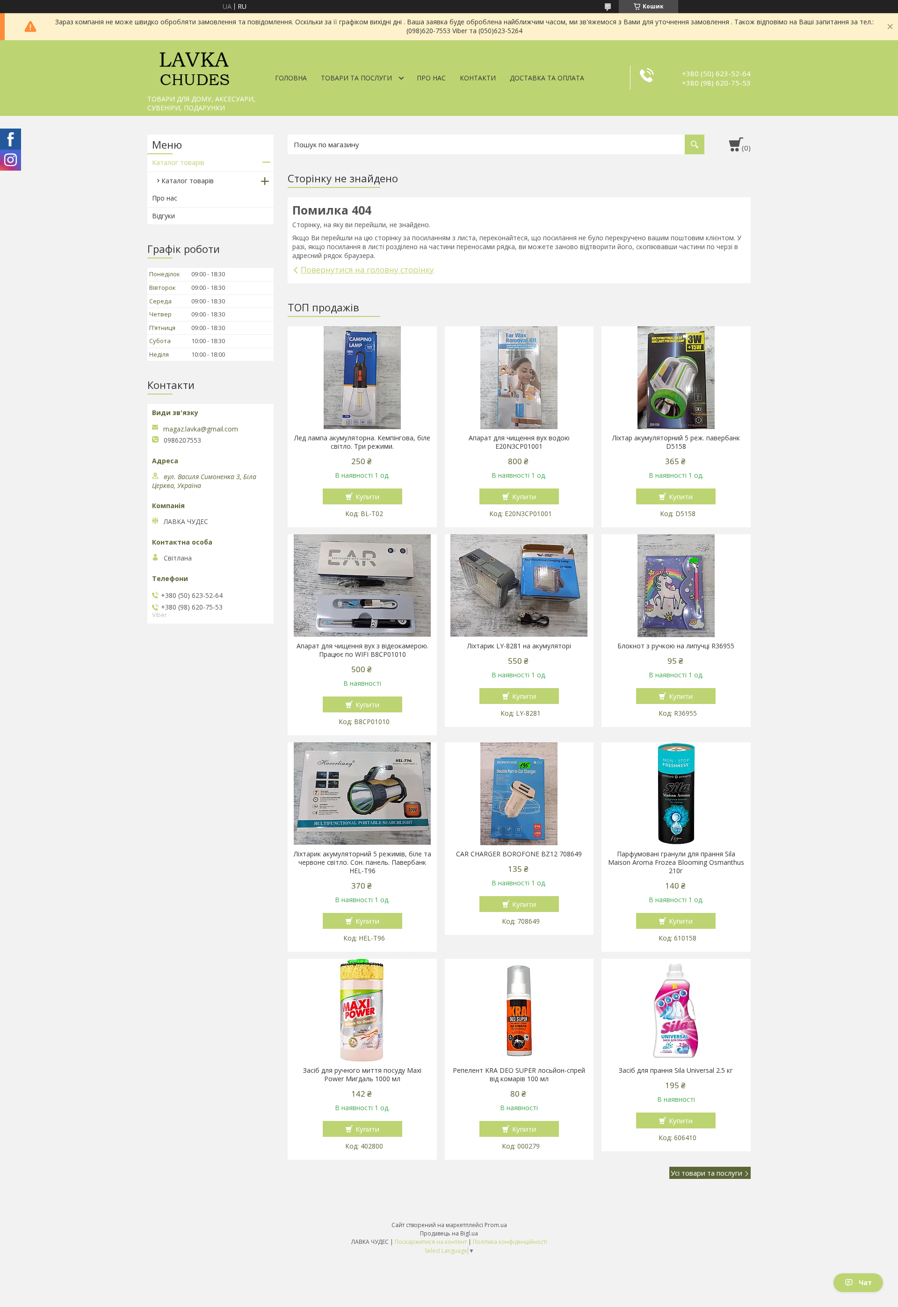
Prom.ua (496, 1225)
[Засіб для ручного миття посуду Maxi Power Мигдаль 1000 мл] (362, 1010)
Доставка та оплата (547, 77)
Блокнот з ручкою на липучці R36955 (675, 646)
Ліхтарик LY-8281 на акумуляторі (519, 646)
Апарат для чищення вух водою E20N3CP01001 (519, 442)
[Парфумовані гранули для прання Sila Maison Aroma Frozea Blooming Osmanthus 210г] (676, 793)
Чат (865, 1282)
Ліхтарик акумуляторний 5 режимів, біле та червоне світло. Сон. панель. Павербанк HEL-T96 (362, 862)
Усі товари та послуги (706, 1173)
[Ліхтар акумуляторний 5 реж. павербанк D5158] (676, 377)
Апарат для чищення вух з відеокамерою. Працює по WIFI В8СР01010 (362, 650)
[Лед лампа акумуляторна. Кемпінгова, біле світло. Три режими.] (362, 377)
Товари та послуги (356, 77)
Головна (291, 77)
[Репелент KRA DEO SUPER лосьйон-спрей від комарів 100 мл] (519, 1010)
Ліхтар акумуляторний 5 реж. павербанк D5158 (676, 442)
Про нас (431, 77)
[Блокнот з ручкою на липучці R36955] (676, 585)
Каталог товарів (178, 162)
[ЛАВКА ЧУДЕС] (194, 65)
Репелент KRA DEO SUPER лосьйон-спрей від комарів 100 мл (519, 1074)
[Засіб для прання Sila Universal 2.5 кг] (676, 1010)
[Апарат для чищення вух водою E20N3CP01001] (519, 377)
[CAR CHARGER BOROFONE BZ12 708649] (519, 793)
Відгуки (163, 215)
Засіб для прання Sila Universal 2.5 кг (676, 1070)
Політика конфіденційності (510, 1242)
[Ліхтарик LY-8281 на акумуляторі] (519, 585)
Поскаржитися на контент (431, 1242)
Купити (367, 496)
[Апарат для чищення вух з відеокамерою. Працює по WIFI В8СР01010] (362, 585)
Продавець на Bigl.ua (449, 1233)
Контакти (478, 77)
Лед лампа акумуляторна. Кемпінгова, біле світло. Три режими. (362, 442)
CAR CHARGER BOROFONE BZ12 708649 (519, 854)
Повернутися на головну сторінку (367, 269)
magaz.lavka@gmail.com (200, 429)
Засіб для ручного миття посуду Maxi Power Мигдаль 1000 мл (362, 1074)
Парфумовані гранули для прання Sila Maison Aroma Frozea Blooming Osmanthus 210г (676, 862)
